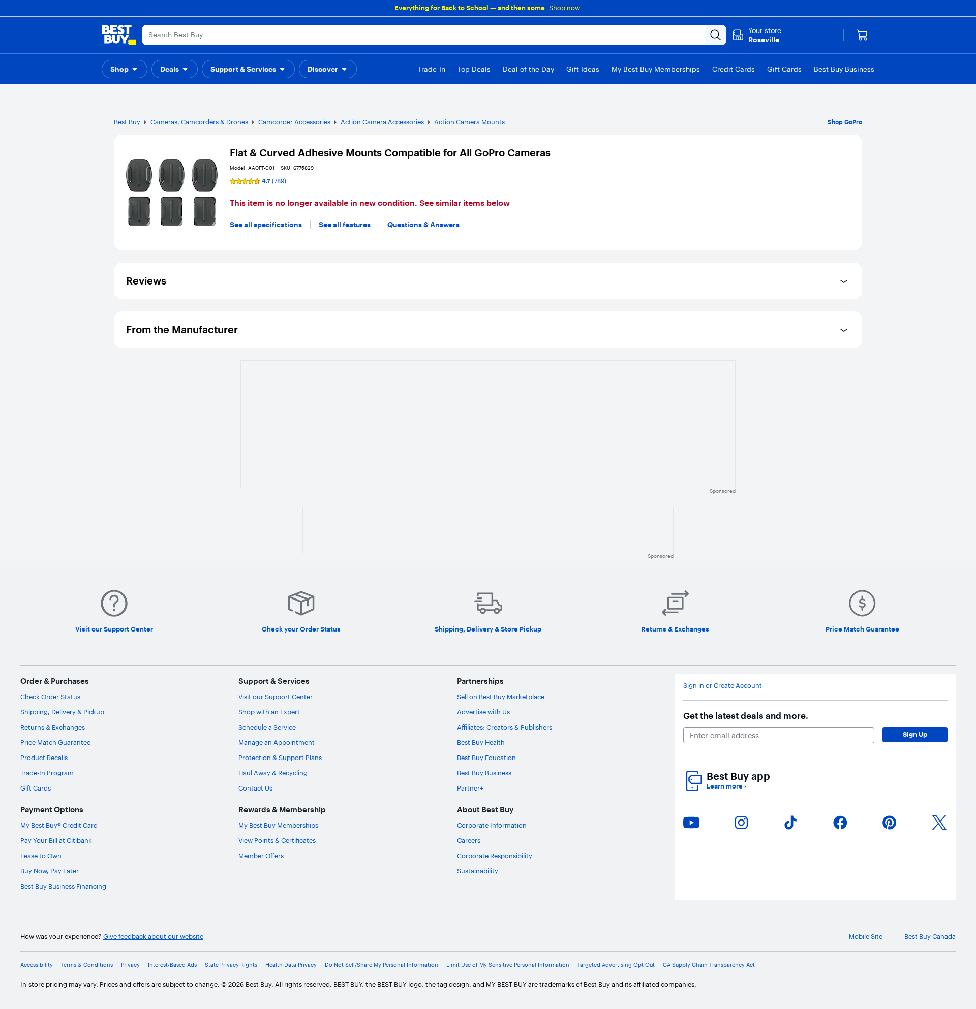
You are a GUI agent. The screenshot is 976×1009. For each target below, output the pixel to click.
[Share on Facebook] (840, 822)
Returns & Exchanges (52, 727)
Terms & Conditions (87, 965)
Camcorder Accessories (294, 122)
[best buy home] (119, 35)
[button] (124, 69)
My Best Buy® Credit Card (59, 825)
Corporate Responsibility (494, 856)
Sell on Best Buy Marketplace (500, 696)
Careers (468, 840)
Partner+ (470, 788)
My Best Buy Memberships (278, 825)
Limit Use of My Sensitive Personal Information (507, 965)
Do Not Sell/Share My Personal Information (381, 965)
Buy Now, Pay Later (49, 871)
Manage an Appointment (276, 742)
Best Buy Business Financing (63, 886)
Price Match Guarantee (55, 742)
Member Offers (261, 856)
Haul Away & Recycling (273, 773)
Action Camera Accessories (382, 122)
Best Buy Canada (930, 936)
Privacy (130, 965)
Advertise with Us (483, 712)
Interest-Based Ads (172, 965)
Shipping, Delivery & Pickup (62, 712)
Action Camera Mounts (469, 122)
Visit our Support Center (275, 696)
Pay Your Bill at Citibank (56, 840)
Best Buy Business (484, 773)
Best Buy (127, 122)
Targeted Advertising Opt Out (616, 965)
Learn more (726, 786)
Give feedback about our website (153, 936)
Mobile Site (865, 936)
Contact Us (255, 788)
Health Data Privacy (291, 965)
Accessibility (36, 965)
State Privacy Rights (231, 965)
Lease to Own (41, 856)
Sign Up (915, 734)
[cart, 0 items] (862, 35)
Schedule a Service (267, 727)
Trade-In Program (47, 773)
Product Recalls (44, 757)
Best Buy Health (481, 742)
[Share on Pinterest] (889, 822)
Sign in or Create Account (722, 685)
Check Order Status (50, 696)
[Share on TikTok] (790, 822)
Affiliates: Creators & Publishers (504, 727)
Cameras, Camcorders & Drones (199, 122)
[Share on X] (939, 822)
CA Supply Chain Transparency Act (709, 965)
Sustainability (477, 871)
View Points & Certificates (277, 840)
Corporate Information (492, 825)
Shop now (564, 8)
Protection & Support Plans (280, 757)
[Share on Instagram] (741, 822)
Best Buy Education (486, 757)
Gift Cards (35, 788)
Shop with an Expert (269, 712)
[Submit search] (716, 35)
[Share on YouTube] (691, 822)
